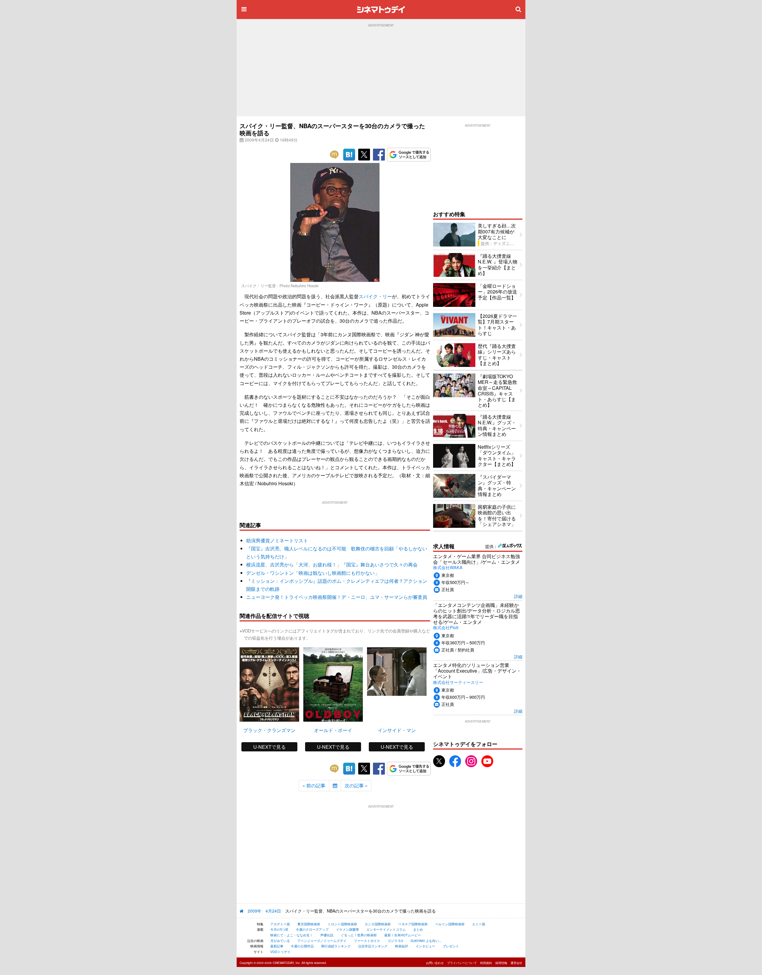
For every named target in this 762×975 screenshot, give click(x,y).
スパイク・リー (375, 296)
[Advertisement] (381, 71)
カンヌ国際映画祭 (378, 923)
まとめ (418, 929)
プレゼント (451, 945)
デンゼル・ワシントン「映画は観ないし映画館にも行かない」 (313, 572)
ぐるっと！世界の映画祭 (359, 934)
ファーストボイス (367, 940)
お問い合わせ (435, 963)
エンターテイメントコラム (386, 929)
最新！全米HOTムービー (402, 934)
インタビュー (425, 945)
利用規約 (486, 963)
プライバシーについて (462, 963)
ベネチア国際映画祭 (413, 923)
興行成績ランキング (336, 945)
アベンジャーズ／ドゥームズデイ (321, 940)
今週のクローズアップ (312, 929)
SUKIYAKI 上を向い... (425, 940)
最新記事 (276, 945)
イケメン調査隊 (347, 929)
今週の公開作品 (302, 945)
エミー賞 (478, 923)
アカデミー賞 (280, 923)
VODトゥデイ (280, 951)
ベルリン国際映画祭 (450, 923)
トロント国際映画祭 (342, 923)
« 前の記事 (313, 785)
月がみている (280, 940)
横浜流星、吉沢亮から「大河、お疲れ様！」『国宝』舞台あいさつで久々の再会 (332, 564)
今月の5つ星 (279, 929)
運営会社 (516, 963)
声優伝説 (326, 934)
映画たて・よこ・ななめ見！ (291, 934)
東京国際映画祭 (308, 923)
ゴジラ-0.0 (395, 940)
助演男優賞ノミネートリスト (277, 540)
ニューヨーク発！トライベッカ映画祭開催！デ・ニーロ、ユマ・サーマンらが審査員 (336, 597)
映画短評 (401, 945)
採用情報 (501, 963)
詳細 (518, 596)
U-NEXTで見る (269, 746)
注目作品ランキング (373, 945)
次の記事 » (356, 785)
